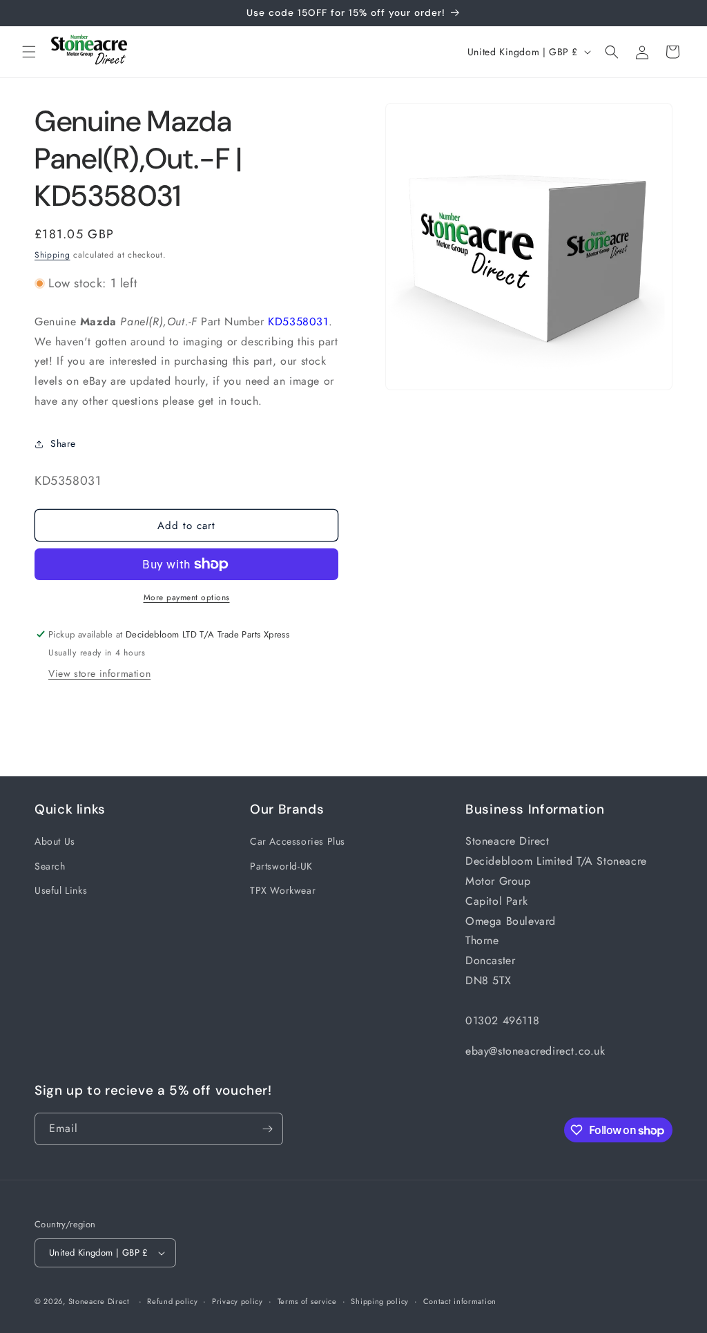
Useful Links (61, 890)
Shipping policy (380, 1301)
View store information (99, 673)
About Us (55, 841)
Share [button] (63, 443)
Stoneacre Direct (99, 1301)
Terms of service (307, 1301)
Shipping (52, 255)
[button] (29, 52)
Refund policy (172, 1301)
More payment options (187, 597)
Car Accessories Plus (297, 841)
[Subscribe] (267, 1129)
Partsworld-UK (281, 866)
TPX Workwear (283, 890)
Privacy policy (237, 1301)
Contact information (459, 1301)
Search (50, 866)
